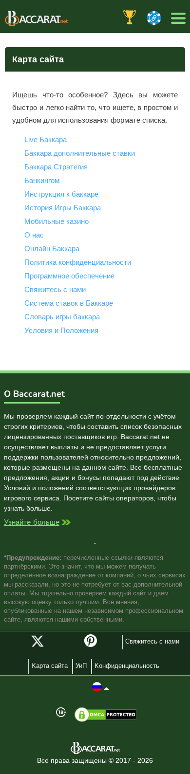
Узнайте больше (31, 523)
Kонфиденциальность (127, 666)
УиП (81, 666)
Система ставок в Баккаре (68, 303)
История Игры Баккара (62, 207)
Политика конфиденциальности (77, 262)
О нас (34, 235)
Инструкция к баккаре (61, 194)
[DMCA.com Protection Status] (105, 714)
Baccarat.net (36, 18)
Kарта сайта (50, 666)
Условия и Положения (61, 330)
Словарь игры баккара (62, 317)
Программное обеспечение (69, 276)
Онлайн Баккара (51, 248)
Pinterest (94, 645)
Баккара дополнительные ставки (79, 153)
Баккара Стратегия (56, 167)
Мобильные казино (56, 221)
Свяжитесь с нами (55, 289)
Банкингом (41, 180)
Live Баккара (45, 139)
